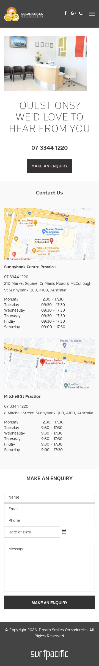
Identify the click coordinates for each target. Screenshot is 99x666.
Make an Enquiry (49, 166)
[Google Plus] (73, 12)
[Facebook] (65, 12)
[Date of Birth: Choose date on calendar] (64, 532)
